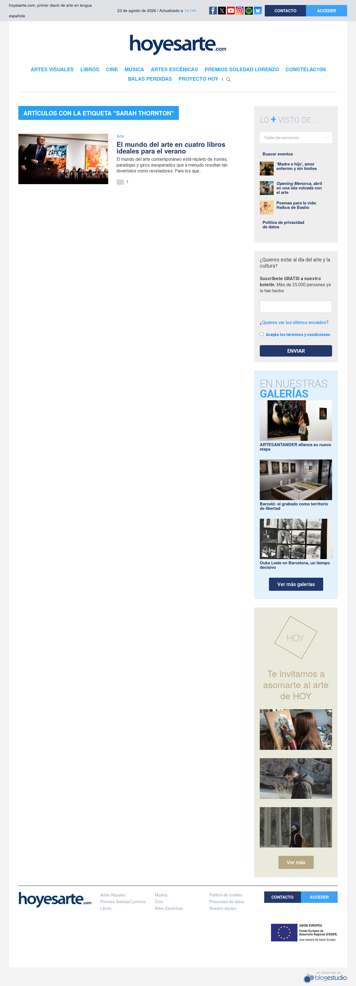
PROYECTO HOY (198, 78)
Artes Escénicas (169, 908)
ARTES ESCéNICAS (174, 69)
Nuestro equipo (222, 908)
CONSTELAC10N (306, 69)
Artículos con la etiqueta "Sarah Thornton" (98, 113)
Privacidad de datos (226, 901)
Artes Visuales (112, 895)
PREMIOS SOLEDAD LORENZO (242, 69)
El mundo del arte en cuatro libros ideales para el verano (171, 147)
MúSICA (134, 69)
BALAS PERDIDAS (150, 78)
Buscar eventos (278, 154)
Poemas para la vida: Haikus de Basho (296, 205)
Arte (120, 136)
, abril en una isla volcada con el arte (299, 187)
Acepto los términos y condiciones (298, 334)
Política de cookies (225, 895)
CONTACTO (285, 10)
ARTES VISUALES (52, 69)
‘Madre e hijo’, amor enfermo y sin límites (296, 166)
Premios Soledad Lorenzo (123, 901)
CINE (112, 69)
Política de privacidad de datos (283, 224)
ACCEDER (326, 10)
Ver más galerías (296, 584)
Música (161, 895)
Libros (105, 908)
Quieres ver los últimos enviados (294, 322)
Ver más (296, 862)
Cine (159, 901)
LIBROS (89, 69)
